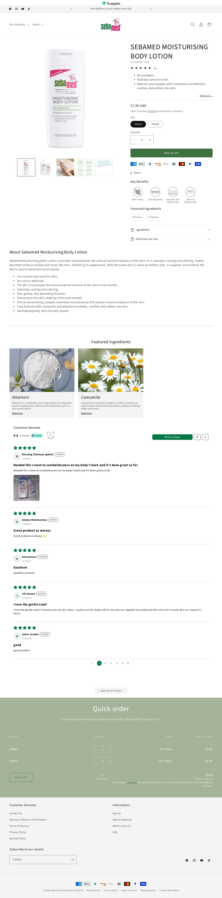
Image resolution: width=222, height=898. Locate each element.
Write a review (172, 437)
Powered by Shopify (73, 890)
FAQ (115, 832)
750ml (155, 124)
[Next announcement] (150, 8)
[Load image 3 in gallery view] (65, 167)
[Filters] (197, 437)
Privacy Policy (17, 832)
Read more (17, 413)
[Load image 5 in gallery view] (85, 167)
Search (117, 813)
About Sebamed (122, 820)
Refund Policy (17, 838)
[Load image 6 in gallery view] (104, 167)
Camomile (153, 217)
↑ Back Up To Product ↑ (111, 691)
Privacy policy (111, 890)
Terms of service (129, 890)
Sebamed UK (57, 890)
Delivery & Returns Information (28, 820)
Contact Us (15, 813)
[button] (18, 24)
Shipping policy (148, 890)
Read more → (206, 95)
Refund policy (93, 890)
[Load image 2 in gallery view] (46, 167)
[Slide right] (117, 167)
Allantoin (137, 217)
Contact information (169, 890)
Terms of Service (19, 826)
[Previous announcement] (71, 8)
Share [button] (137, 173)
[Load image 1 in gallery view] (26, 167)
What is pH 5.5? (122, 826)
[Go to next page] (128, 663)
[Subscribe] (72, 859)
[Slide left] (13, 167)
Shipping (152, 111)
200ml (138, 124)
